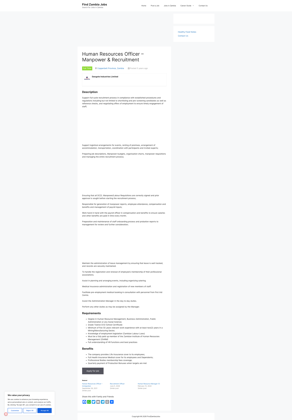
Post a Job (155, 6)
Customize (15, 410)
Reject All (29, 410)
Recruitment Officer (117, 384)
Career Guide (185, 6)
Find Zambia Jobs (94, 4)
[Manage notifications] (6, 414)
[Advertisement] (124, 30)
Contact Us (203, 6)
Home (143, 6)
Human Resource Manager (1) (149, 384)
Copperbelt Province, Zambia (110, 68)
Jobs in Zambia (170, 6)
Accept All (44, 410)
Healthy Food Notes (187, 32)
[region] (30, 403)
